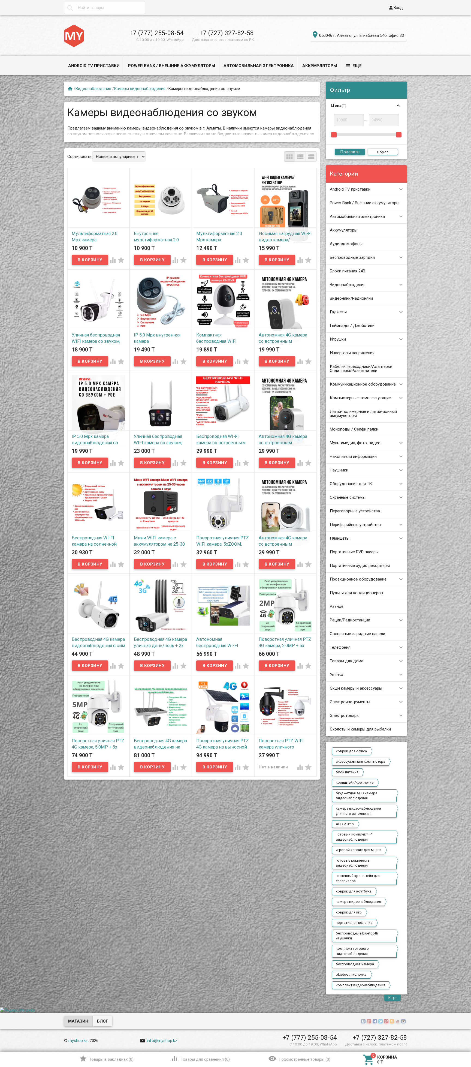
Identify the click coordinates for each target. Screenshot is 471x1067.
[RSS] (392, 1021)
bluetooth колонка (351, 974)
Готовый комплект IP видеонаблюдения (354, 836)
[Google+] (370, 1021)
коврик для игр (349, 912)
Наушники (339, 470)
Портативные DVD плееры (354, 551)
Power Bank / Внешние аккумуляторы (171, 65)
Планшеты (339, 538)
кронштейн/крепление (354, 782)
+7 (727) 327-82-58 (227, 33)
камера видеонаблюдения (358, 902)
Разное (336, 606)
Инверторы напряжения (352, 352)
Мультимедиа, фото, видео (355, 442)
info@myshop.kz (158, 1040)
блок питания (347, 772)
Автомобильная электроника (259, 65)
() (106, 1058)
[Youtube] (398, 1021)
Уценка (336, 674)
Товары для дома (346, 661)
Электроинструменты (350, 701)
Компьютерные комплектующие (360, 397)
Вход (395, 7)
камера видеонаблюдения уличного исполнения (358, 810)
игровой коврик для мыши (358, 850)
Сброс (383, 152)
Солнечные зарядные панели (357, 633)
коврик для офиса (351, 751)
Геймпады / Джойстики (352, 325)
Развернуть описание (294, 134)
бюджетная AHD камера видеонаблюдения (356, 795)
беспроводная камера (355, 964)
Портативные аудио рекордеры (360, 565)
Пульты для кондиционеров (356, 592)
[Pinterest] (387, 1021)
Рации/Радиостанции (350, 620)
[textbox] (105, 8)
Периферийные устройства (355, 524)
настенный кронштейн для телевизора (358, 878)
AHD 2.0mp (345, 824)
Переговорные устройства (355, 511)
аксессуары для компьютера (360, 761)
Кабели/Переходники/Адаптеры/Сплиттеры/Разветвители (361, 368)
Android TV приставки (94, 65)
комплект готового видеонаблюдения (352, 950)
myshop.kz (78, 1040)
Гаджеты (338, 311)
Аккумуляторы (319, 65)
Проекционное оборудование (358, 579)
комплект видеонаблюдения (360, 985)
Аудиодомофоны (346, 243)
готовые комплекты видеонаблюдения (353, 862)
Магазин (78, 1021)
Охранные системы (348, 497)
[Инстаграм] (404, 1021)
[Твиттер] (381, 1021)
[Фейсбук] (375, 1021)
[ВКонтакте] (364, 1021)
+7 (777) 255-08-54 (156, 33)
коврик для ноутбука (354, 891)
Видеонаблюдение (348, 284)
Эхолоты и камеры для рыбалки (360, 729)
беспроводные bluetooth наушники (357, 935)
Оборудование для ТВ (351, 483)
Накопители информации (353, 456)
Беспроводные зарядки (352, 257)
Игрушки (338, 339)
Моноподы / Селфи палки (354, 429)
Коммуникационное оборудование (363, 384)
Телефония (340, 647)
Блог (102, 1021)
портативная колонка (354, 923)
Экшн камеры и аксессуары (356, 688)
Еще (353, 65)
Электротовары (345, 715)
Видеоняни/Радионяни (351, 298)
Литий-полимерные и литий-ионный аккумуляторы (363, 413)
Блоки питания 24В (347, 271)
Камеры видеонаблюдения (139, 88)
